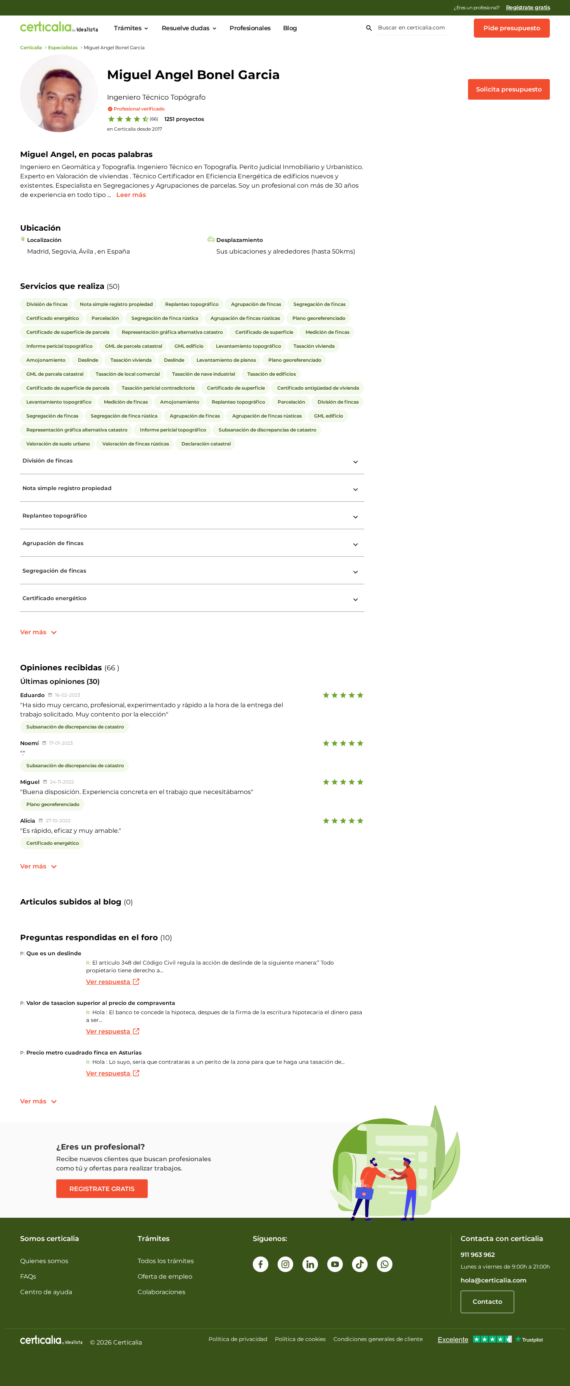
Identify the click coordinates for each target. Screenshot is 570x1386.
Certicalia (31, 47)
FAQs (28, 1276)
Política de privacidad (238, 1339)
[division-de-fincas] (355, 462)
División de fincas (47, 460)
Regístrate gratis (528, 7)
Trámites (127, 28)
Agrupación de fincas (52, 543)
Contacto (487, 1301)
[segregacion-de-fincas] (355, 572)
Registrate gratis (102, 1189)
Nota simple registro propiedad (67, 488)
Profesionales (250, 28)
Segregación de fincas (54, 570)
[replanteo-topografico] (355, 517)
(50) (113, 286)
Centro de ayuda (46, 1292)
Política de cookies (300, 1339)
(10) (166, 938)
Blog (290, 28)
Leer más (131, 194)
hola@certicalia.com (494, 1280)
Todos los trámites (166, 1261)
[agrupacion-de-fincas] (355, 545)
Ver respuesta (109, 982)
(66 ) (111, 668)
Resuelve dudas (185, 28)
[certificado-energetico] (355, 600)
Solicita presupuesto (509, 89)
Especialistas (63, 47)
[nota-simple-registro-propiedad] (355, 489)
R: (88, 963)
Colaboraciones (161, 1292)
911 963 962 (478, 1254)
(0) (128, 902)
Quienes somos (44, 1261)
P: (22, 953)
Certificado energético (54, 598)
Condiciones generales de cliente (378, 1339)
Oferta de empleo (165, 1276)
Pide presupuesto (512, 28)
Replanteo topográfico (54, 515)
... (109, 194)
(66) (154, 119)
